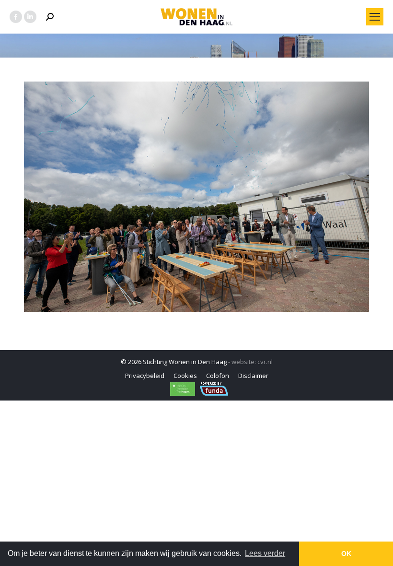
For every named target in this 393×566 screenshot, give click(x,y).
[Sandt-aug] (196, 197)
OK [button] (346, 553)
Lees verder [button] (265, 553)
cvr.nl (265, 361)
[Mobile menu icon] (374, 16)
